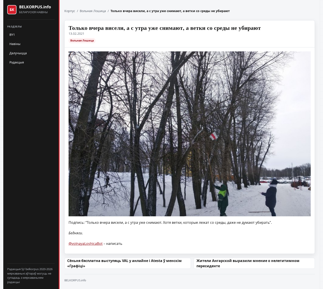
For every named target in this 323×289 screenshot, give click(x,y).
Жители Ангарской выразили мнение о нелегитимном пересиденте (247, 263)
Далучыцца (18, 53)
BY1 (12, 35)
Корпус (69, 11)
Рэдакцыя (16, 62)
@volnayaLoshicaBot (86, 243)
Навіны (14, 44)
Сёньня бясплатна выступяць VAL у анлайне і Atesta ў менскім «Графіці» (124, 263)
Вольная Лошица (93, 11)
